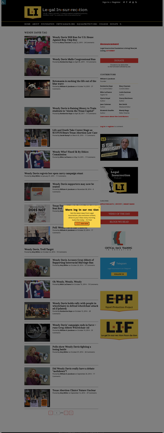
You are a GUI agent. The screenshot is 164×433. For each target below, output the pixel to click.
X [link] (99, 207)
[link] (82, 207)
